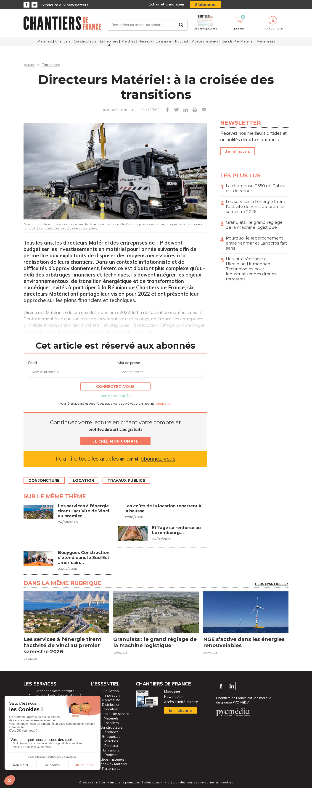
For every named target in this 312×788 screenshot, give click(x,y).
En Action (111, 691)
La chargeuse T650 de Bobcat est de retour (256, 188)
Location (83, 480)
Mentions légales (139, 782)
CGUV (158, 782)
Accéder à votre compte (54, 691)
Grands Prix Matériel (237, 41)
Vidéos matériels (205, 41)
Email (32, 362)
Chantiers (62, 41)
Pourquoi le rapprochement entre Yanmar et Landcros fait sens (256, 243)
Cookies (227, 782)
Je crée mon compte (115, 441)
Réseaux (145, 41)
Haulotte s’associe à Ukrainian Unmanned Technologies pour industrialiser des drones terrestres (251, 269)
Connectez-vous (115, 387)
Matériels (44, 41)
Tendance (111, 732)
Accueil (29, 64)
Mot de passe (129, 362)
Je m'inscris (237, 151)
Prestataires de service (111, 714)
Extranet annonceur (167, 4)
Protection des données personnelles (191, 782)
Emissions (164, 41)
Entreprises (109, 41)
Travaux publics (126, 480)
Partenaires (266, 41)
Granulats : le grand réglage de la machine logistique (254, 225)
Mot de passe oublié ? (115, 396)
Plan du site (115, 782)
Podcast (181, 41)
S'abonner (205, 5)
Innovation (111, 695)
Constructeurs (85, 41)
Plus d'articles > (271, 584)
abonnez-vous (158, 458)
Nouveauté (111, 700)
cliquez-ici (163, 403)
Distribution (111, 705)
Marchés (128, 41)
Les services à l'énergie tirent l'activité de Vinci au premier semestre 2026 (255, 206)
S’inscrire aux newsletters (65, 5)
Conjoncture (44, 480)
